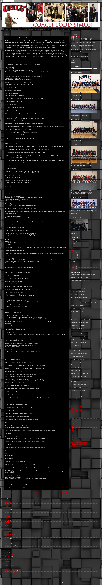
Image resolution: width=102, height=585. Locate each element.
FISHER (7, 527)
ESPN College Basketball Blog (78, 410)
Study (6, 567)
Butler (6, 518)
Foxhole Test (8, 531)
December (73, 254)
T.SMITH (7, 568)
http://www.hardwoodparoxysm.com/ (79, 440)
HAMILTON (7, 540)
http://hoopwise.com (76, 424)
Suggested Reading (28, 29)
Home (6, 29)
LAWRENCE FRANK (10, 549)
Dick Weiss (73, 408)
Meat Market (8, 556)
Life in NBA (7, 550)
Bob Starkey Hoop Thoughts (78, 406)
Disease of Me (8, 524)
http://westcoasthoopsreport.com (79, 437)
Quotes (20, 29)
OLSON (7, 559)
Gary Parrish (74, 414)
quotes (6, 500)
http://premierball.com (76, 433)
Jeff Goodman (74, 446)
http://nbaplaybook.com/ (77, 430)
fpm (56, 582)
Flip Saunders (8, 529)
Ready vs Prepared (9, 565)
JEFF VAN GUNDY (9, 545)
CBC (6, 504)
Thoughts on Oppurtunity (11, 572)
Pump (6, 506)
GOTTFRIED (8, 536)
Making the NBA (9, 554)
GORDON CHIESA (9, 534)
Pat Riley (7, 561)
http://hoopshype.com (76, 421)
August (72, 241)
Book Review (8, 502)
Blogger (65, 582)
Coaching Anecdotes (40, 29)
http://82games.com (76, 415)
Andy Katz (73, 405)
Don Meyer (7, 525)
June (72, 248)
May (72, 250)
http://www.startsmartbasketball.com (79, 442)
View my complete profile (77, 52)
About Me (63, 29)
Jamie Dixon (8, 547)
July (72, 239)
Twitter (6, 508)
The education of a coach (11, 570)
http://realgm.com (75, 435)
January (73, 252)
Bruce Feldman (8, 516)
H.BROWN (7, 538)
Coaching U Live (9, 522)
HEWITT (7, 541)
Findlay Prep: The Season (53, 29)
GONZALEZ (8, 533)
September (73, 245)
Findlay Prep (74, 412)
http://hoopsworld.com (76, 422)
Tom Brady (7, 574)
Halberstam (8, 543)
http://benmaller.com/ (76, 417)
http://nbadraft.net (75, 428)
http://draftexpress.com (76, 419)
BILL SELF (7, 509)
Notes (6, 558)
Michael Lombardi (75, 448)
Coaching (7, 520)
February (73, 266)
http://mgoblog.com (75, 426)
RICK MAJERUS (9, 563)
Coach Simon (81, 36)
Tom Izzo (7, 575)
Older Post (64, 492)
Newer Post (9, 492)
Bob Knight (7, 513)
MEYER (7, 552)
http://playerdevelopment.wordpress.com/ (81, 431)
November (73, 255)
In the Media (71, 29)
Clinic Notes (13, 29)
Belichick (7, 511)
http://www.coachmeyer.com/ (78, 439)
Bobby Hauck (8, 515)
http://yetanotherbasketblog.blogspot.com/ (81, 444)
